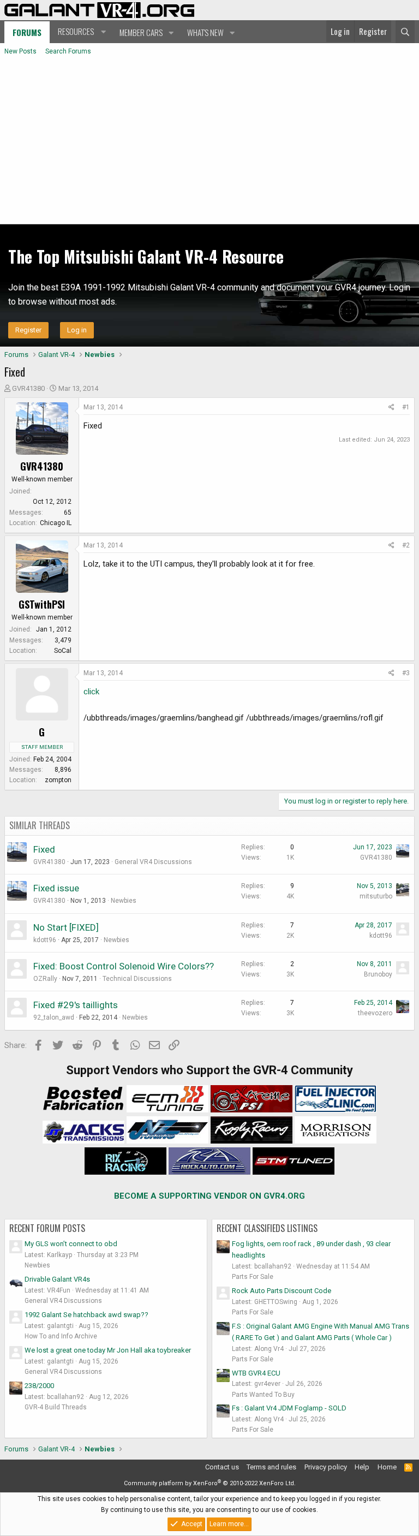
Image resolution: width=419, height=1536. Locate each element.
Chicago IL (55, 523)
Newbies (123, 900)
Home (387, 1467)
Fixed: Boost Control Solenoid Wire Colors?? (123, 966)
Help (362, 1467)
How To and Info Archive (61, 1336)
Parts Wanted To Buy (263, 1394)
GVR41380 (28, 388)
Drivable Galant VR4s (57, 1279)
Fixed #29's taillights (75, 1004)
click (91, 691)
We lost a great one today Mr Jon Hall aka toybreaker (108, 1350)
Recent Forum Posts (47, 1228)
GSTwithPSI (42, 604)
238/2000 (39, 1386)
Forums (27, 32)
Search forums (68, 51)
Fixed (44, 849)
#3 (406, 673)
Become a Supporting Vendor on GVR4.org (209, 1196)
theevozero (375, 1013)
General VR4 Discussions (153, 862)
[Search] (405, 31)
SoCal (62, 650)
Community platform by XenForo (210, 1483)
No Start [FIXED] (66, 927)
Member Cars (141, 32)
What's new (205, 32)
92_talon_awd (53, 1017)
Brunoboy (378, 974)
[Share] (391, 407)
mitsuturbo (376, 896)
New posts (20, 51)
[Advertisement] (209, 142)
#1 (406, 407)
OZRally (45, 979)
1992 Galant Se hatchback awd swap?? (86, 1315)
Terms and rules (271, 1467)
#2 (406, 545)
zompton (58, 780)
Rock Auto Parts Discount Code (281, 1291)
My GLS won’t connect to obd (71, 1244)
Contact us (222, 1467)
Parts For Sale (252, 1277)
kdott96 (44, 940)
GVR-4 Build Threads (56, 1407)
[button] (80, 31)
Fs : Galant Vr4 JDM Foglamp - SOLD (289, 1408)
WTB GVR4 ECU (256, 1373)
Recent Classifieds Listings (267, 1228)
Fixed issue (56, 888)
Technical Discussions (137, 979)
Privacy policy (325, 1467)
